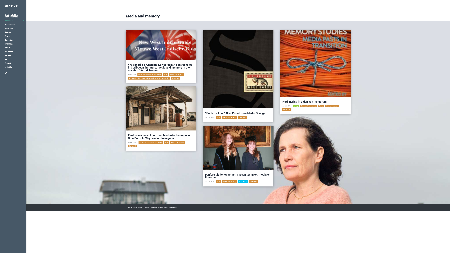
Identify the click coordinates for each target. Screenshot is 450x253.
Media (165, 75)
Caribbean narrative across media (149, 75)
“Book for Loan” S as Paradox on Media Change (235, 113)
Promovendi (10, 25)
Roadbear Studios (163, 207)
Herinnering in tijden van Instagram (304, 101)
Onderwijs (9, 29)
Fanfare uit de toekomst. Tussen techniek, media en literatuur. (237, 176)
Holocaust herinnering (308, 106)
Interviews (9, 44)
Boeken (8, 32)
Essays (7, 36)
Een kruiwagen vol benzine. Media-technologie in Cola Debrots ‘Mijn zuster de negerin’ (159, 137)
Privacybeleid (172, 207)
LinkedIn (8, 67)
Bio (6, 59)
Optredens (9, 52)
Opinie (7, 48)
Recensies (9, 40)
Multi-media (243, 182)
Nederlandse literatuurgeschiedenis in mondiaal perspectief (149, 78)
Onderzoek (9, 21)
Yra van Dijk (133, 207)
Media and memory (176, 75)
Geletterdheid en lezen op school (11, 16)
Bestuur (8, 56)
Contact (8, 63)
